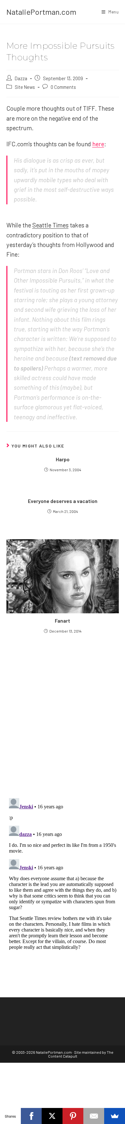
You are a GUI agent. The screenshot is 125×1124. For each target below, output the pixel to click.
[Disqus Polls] (62, 715)
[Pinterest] (73, 1116)
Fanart (62, 620)
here (98, 144)
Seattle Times (50, 225)
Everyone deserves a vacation (62, 501)
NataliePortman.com (41, 11)
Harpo (63, 459)
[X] (52, 1116)
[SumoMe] (114, 1116)
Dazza (21, 78)
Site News (25, 87)
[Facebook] (31, 1116)
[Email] (93, 1116)
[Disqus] (62, 876)
